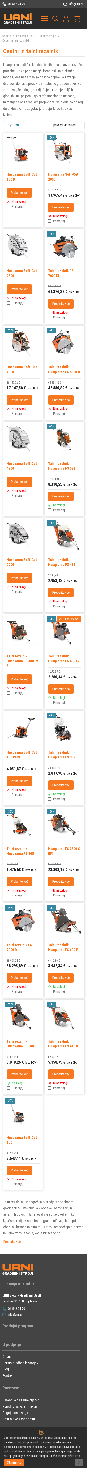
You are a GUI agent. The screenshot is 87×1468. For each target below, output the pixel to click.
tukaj (28, 1451)
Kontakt (8, 1375)
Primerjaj (17, 206)
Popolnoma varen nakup (19, 1406)
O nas (6, 1356)
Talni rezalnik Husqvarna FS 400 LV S (22, 661)
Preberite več (19, 193)
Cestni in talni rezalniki (15, 40)
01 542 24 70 (16, 4)
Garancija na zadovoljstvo (20, 1400)
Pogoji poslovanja (15, 1413)
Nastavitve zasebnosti (18, 1419)
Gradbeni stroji (24, 36)
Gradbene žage (47, 36)
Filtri (16, 125)
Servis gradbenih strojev (20, 1363)
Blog (5, 1369)
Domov (6, 36)
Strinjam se (14, 1462)
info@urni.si (75, 4)
